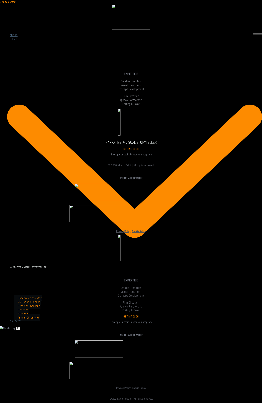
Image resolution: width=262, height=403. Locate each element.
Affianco (23, 313)
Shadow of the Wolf (30, 298)
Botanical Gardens (29, 306)
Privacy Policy (123, 231)
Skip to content (8, 2)
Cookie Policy (139, 231)
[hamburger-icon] (257, 34)
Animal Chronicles (29, 317)
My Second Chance (29, 302)
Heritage (23, 310)
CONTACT (15, 321)
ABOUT (14, 35)
